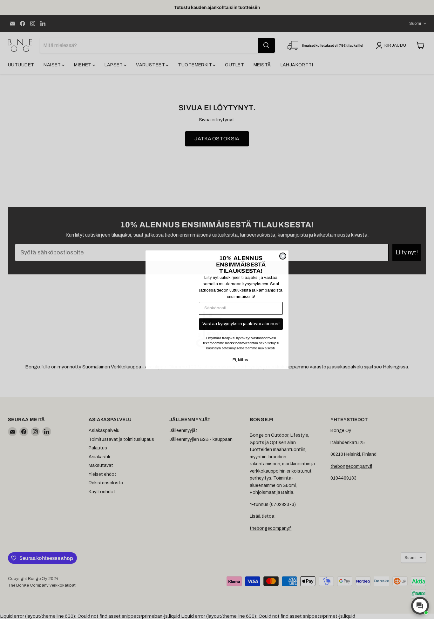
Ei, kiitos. (241, 360)
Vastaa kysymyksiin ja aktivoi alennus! (241, 323)
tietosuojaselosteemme (239, 348)
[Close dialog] (283, 256)
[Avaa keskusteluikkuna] (420, 606)
